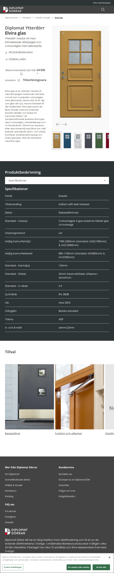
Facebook (10, 511)
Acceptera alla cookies (78, 567)
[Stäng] (109, 557)
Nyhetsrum (10, 490)
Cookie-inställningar (13, 567)
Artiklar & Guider (13, 485)
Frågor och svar (67, 490)
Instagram (10, 516)
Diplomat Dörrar (11, 18)
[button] (109, 9)
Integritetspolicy (67, 496)
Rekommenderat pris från (21, 72)
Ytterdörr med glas (42, 18)
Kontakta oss (65, 474)
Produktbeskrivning (21, 52)
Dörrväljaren (17, 59)
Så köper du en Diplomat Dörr (74, 479)
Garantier (64, 485)
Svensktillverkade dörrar (17, 479)
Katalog (9, 496)
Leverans (12, 80)
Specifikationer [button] (17, 180)
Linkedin (9, 522)
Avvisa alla (101, 567)
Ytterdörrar (26, 18)
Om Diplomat (12, 474)
